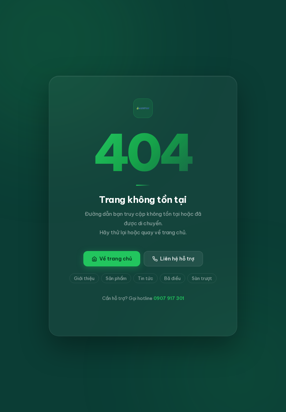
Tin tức (145, 278)
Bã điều (172, 278)
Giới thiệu (84, 278)
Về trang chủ (115, 259)
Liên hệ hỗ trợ (177, 259)
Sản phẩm (116, 278)
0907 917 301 (168, 298)
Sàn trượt (202, 278)
